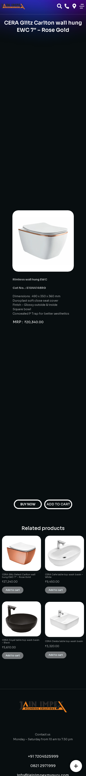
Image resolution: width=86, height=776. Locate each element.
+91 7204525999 (43, 756)
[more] (76, 766)
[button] (82, 6)
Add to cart (13, 589)
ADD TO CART (58, 504)
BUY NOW (27, 504)
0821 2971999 (43, 766)
